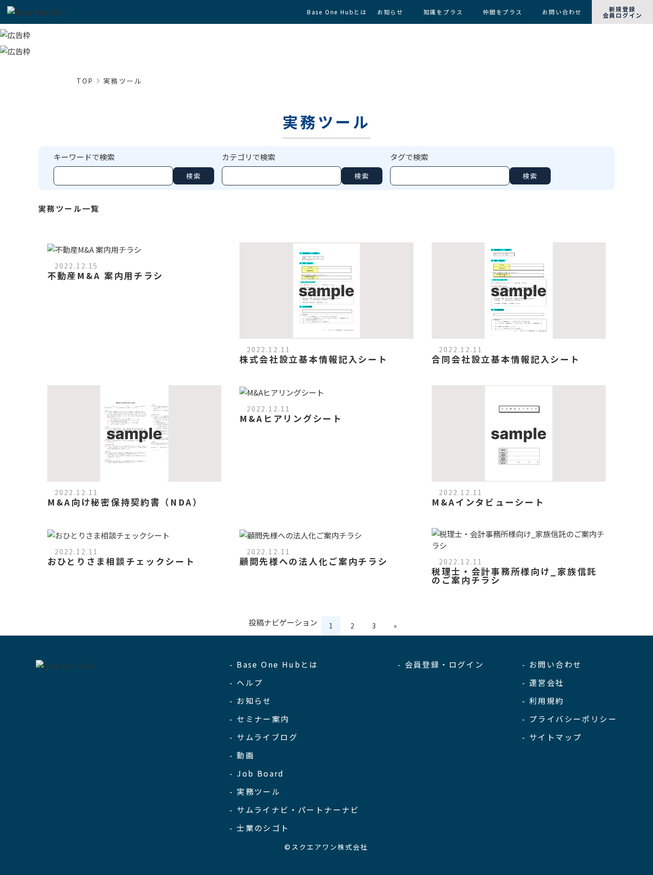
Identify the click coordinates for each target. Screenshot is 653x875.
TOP (84, 81)
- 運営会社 (543, 682)
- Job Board (256, 773)
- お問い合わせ (552, 664)
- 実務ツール (255, 791)
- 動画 (241, 755)
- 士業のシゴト (259, 827)
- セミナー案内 (259, 718)
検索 (193, 176)
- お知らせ (250, 700)
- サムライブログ (263, 737)
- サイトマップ (552, 737)
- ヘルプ (246, 682)
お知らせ (390, 12)
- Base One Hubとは (273, 664)
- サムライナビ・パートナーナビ (294, 809)
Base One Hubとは (337, 12)
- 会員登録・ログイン (441, 664)
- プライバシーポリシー (569, 718)
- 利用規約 (543, 700)
